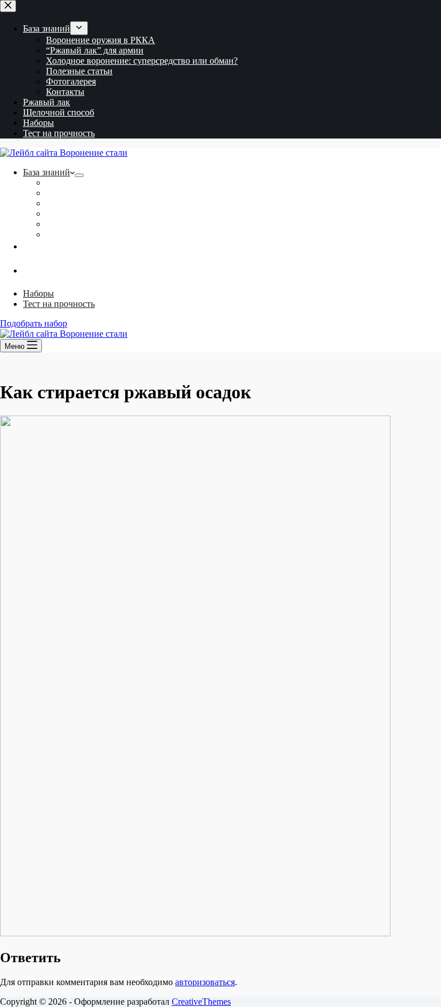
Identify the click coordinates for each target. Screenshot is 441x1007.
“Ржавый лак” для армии (95, 193)
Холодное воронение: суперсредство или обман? (142, 203)
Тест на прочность (59, 304)
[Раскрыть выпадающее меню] (79, 175)
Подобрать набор (33, 323)
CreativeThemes (201, 1001)
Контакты (65, 234)
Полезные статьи (79, 213)
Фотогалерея (71, 224)
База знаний (46, 172)
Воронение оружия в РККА (100, 182)
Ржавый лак (232, 256)
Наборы (38, 293)
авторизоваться (205, 982)
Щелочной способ (232, 280)
